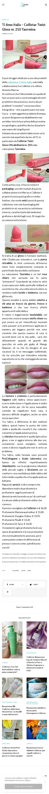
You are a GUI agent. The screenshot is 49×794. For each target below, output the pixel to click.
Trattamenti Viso (9, 702)
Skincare (6, 743)
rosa (29, 570)
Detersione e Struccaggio (32, 703)
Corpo (5, 662)
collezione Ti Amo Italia (19, 82)
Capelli (30, 743)
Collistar (15, 570)
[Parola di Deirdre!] (25, 5)
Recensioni (31, 653)
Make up (5, 19)
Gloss (23, 570)
